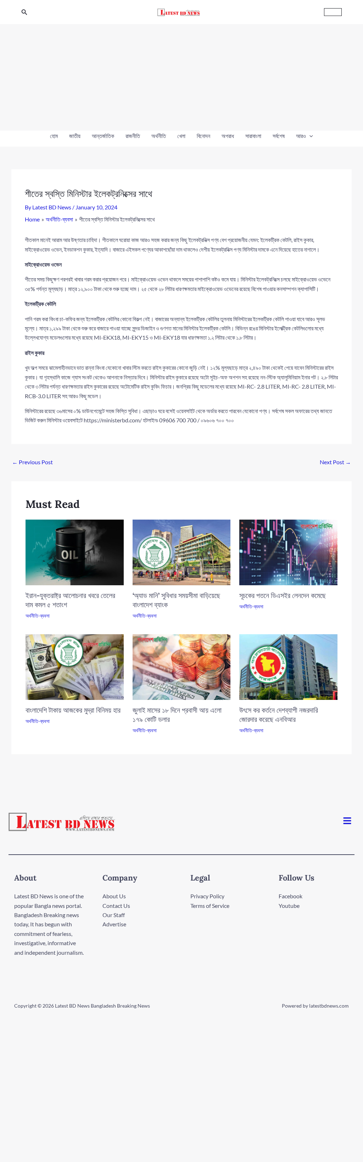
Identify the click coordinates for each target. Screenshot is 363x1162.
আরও (301, 135)
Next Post (335, 462)
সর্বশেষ (279, 135)
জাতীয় (74, 135)
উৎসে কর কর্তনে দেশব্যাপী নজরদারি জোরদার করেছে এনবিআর (278, 715)
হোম (54, 135)
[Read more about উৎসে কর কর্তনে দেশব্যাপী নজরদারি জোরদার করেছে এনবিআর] (288, 666)
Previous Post (32, 462)
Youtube (289, 905)
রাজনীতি (132, 135)
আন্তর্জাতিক (103, 135)
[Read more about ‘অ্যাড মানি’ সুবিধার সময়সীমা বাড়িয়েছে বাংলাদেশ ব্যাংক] (182, 551)
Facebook (290, 896)
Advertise (114, 924)
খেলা (181, 135)
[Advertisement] (181, 77)
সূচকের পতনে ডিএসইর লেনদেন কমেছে (282, 595)
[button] (24, 12)
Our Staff (113, 914)
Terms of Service (209, 905)
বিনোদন (203, 135)
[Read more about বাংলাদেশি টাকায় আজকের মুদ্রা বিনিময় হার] (75, 666)
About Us (114, 896)
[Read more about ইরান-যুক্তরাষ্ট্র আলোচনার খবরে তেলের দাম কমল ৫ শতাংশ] (75, 551)
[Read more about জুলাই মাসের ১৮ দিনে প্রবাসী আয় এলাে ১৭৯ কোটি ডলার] (182, 666)
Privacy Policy (207, 896)
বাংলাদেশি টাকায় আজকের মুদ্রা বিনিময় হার (73, 710)
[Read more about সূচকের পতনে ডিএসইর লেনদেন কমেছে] (288, 551)
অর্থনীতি (158, 135)
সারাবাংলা (253, 135)
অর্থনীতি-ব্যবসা (38, 616)
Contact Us (116, 905)
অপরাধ (228, 135)
